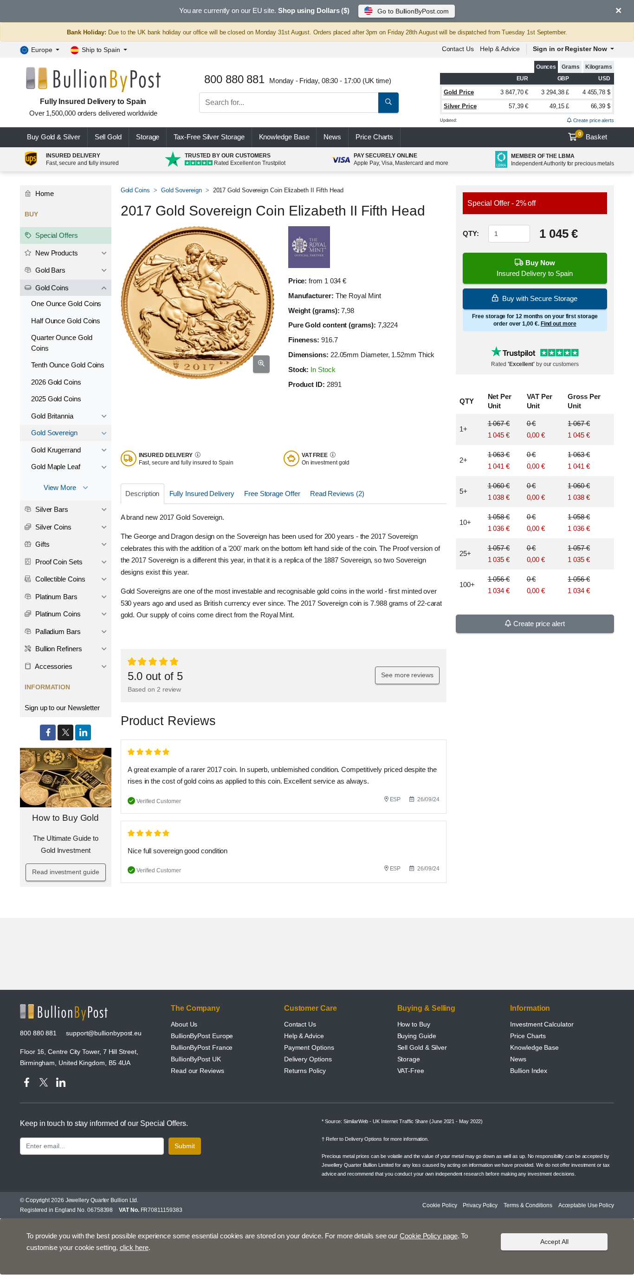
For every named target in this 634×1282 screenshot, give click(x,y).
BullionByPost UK (196, 1059)
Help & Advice (500, 48)
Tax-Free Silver (209, 137)
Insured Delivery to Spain (535, 268)
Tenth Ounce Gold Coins (67, 365)
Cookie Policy (439, 1205)
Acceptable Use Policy (586, 1205)
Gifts (41, 544)
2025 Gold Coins (56, 399)
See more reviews (407, 675)
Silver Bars (50, 509)
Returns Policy (305, 1070)
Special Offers (55, 235)
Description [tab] (142, 493)
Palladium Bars (57, 631)
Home (43, 193)
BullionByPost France (202, 1047)
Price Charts (528, 1036)
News (332, 137)
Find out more (558, 323)
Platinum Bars (55, 597)
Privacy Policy (480, 1205)
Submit (185, 1146)
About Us (184, 1024)
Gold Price (459, 92)
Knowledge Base (284, 137)
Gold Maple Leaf (55, 467)
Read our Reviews (197, 1070)
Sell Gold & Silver (422, 1047)
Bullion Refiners (57, 649)
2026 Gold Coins (56, 382)
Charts (374, 137)
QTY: (471, 233)
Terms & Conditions (528, 1205)
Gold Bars (49, 270)
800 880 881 (38, 1033)
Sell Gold (108, 137)
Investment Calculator (541, 1024)
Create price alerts (593, 120)
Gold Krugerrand (56, 450)
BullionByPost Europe (202, 1036)
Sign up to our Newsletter (62, 708)
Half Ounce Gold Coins (65, 321)
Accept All (554, 1241)
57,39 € (518, 106)
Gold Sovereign (181, 190)
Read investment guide (65, 872)
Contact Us (300, 1024)
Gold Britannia (52, 416)
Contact (458, 48)
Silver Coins (52, 527)
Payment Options (309, 1047)
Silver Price (460, 106)
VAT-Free (410, 1070)
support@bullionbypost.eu (104, 1033)
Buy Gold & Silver (53, 137)
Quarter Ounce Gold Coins (61, 343)
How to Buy (413, 1024)
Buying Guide (416, 1036)
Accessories (52, 666)
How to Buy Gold (65, 818)
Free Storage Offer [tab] (272, 493)
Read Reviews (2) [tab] (337, 493)
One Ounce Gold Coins (66, 303)
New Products (55, 253)
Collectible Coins (59, 579)
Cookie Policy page (429, 1236)
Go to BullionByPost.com (413, 11)
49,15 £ (559, 106)
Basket (593, 136)
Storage (147, 137)
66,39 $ (600, 106)
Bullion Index (528, 1070)
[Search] (388, 102)
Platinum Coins (57, 614)
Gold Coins (135, 190)
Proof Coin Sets (58, 562)
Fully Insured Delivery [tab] (201, 493)
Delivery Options (308, 1059)
